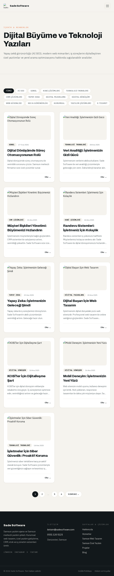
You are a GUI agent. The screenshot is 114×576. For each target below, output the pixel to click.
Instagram (19, 552)
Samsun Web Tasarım (92, 538)
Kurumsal (59, 103)
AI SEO (21, 91)
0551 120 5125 (55, 534)
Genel (34, 91)
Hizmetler (86, 534)
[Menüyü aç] (107, 6)
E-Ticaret (102, 103)
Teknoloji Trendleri (77, 91)
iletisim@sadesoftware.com (60, 529)
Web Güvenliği (14, 103)
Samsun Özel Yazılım (91, 543)
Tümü (9, 91)
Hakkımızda (87, 529)
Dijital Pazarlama (56, 97)
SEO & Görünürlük (38, 103)
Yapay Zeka (34, 97)
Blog (84, 552)
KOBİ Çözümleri (51, 91)
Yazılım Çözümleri (81, 103)
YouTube (34, 552)
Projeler (86, 548)
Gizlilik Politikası (85, 571)
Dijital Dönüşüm (81, 97)
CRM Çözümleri (14, 97)
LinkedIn (8, 552)
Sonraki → (73, 494)
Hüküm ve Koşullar (102, 571)
